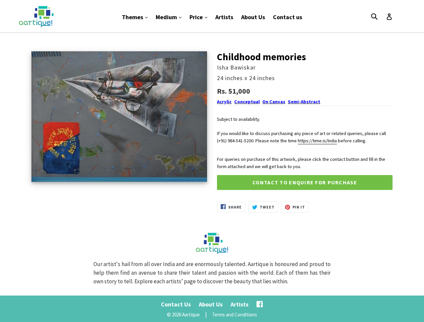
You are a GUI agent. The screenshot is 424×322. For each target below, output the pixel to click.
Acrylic (224, 102)
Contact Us (176, 304)
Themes (136, 17)
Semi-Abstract (304, 102)
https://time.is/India (317, 141)
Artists (224, 17)
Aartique (191, 314)
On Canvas (273, 102)
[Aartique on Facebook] (259, 304)
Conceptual (247, 102)
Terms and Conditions (234, 314)
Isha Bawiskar (236, 67)
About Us (253, 17)
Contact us (287, 17)
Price (200, 17)
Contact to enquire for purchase (304, 182)
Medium (170, 17)
